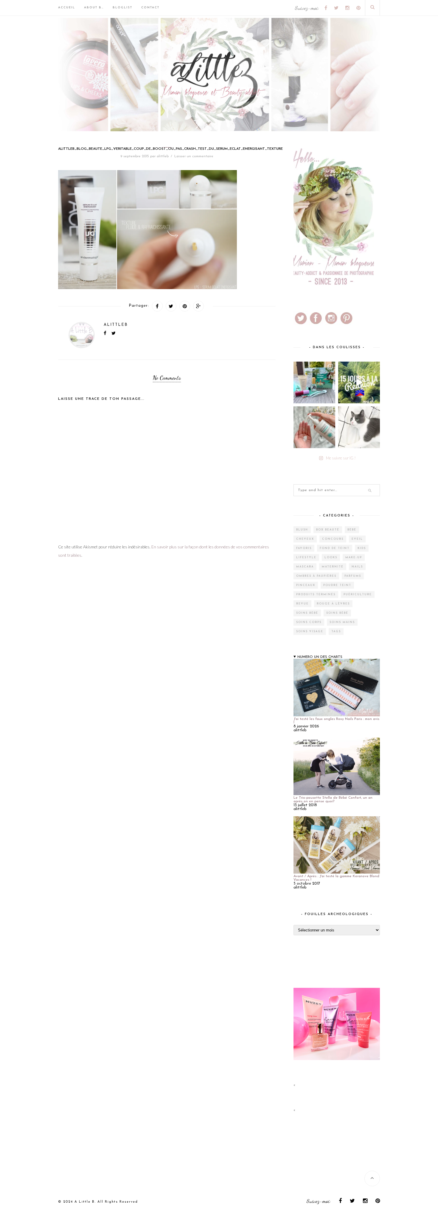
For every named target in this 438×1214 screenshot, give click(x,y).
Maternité (333, 566)
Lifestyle (306, 557)
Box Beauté (327, 529)
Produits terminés (316, 594)
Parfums (352, 576)
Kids (362, 548)
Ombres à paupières (316, 576)
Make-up (353, 557)
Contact (150, 7)
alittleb (163, 156)
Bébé (351, 529)
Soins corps (308, 622)
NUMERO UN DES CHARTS (319, 657)
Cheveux (305, 539)
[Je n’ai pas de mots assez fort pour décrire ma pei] (359, 427)
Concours (333, 539)
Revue (302, 603)
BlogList (122, 7)
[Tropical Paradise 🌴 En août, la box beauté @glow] (314, 382)
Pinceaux (305, 585)
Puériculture (358, 594)
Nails (357, 566)
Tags (336, 631)
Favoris (304, 548)
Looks (330, 557)
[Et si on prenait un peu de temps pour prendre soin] (314, 427)
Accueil (66, 7)
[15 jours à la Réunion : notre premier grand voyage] (359, 382)
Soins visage (309, 631)
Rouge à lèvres (333, 603)
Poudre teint (337, 585)
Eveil (357, 539)
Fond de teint (335, 548)
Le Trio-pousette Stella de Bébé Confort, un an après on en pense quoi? (332, 799)
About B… (94, 7)
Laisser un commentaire (193, 156)
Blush (302, 529)
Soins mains (342, 622)
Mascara (305, 566)
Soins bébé (307, 613)
